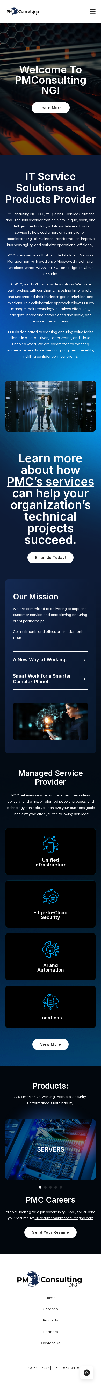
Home (51, 1298)
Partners (50, 1332)
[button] (50, 660)
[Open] (93, 11)
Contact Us (50, 1343)
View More (50, 1044)
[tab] (40, 1187)
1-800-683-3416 (65, 1368)
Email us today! (50, 557)
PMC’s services (50, 481)
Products (50, 1320)
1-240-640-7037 (35, 1368)
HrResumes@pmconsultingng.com (64, 1218)
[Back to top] (86, 1372)
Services (50, 1309)
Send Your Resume (50, 1232)
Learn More (50, 107)
